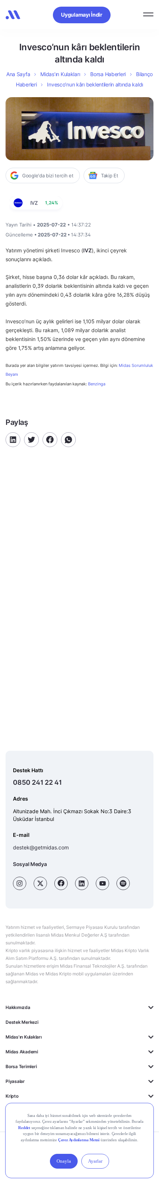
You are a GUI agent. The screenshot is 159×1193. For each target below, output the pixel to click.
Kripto (12, 1096)
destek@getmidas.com (41, 847)
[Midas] (13, 14)
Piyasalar (15, 1081)
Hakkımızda (18, 1007)
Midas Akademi (22, 1051)
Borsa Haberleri (108, 74)
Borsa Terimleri (21, 1066)
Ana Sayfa (18, 74)
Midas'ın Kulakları (24, 1037)
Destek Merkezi (22, 1022)
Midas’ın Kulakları (60, 74)
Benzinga (96, 383)
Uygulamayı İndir (81, 14)
